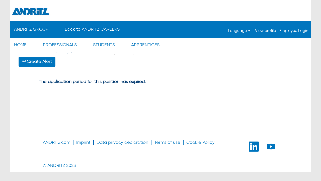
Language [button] (238, 31)
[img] (160, 11)
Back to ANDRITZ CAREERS (92, 29)
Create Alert (39, 61)
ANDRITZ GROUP (31, 29)
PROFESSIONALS (60, 45)
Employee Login (293, 31)
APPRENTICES (145, 45)
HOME (20, 45)
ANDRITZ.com (56, 142)
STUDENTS (104, 45)
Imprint (83, 142)
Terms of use (167, 142)
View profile (265, 31)
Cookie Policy (200, 142)
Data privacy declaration (122, 142)
